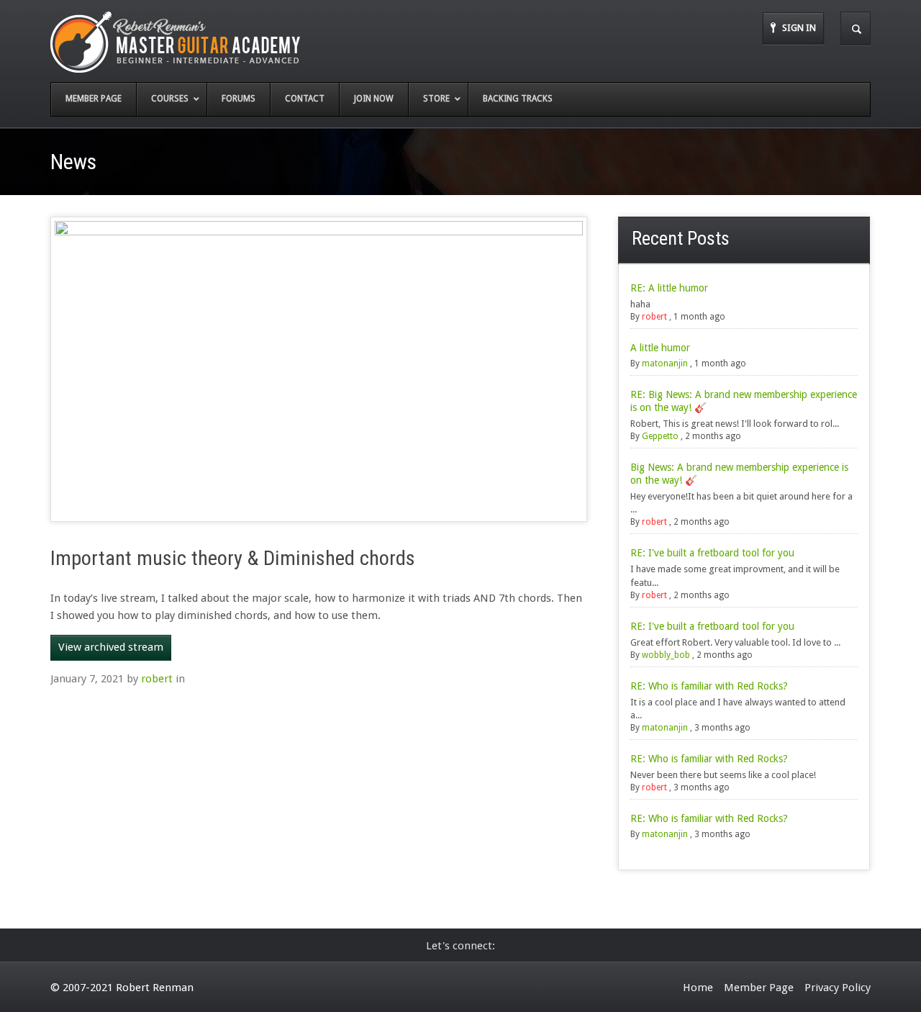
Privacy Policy (837, 987)
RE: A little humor (669, 288)
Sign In (799, 27)
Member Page (759, 987)
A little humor (660, 347)
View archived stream (110, 647)
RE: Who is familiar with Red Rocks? (709, 686)
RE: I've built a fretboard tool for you (712, 553)
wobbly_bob (666, 655)
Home (698, 987)
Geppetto (660, 436)
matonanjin (665, 363)
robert (157, 678)
